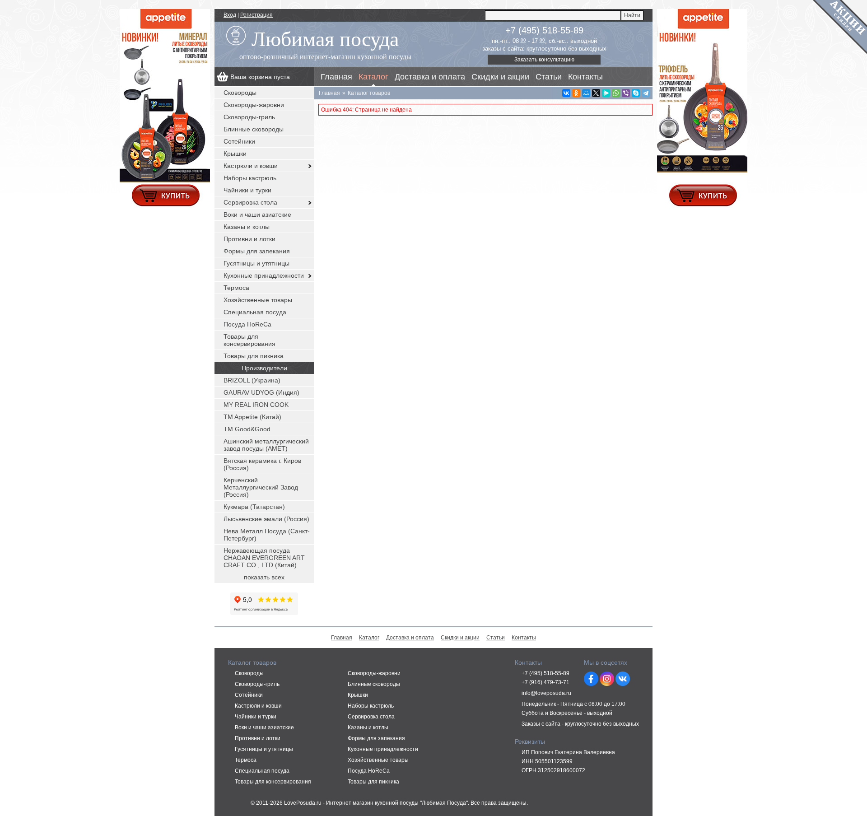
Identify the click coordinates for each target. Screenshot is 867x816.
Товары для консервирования (249, 340)
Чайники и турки (247, 190)
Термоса (236, 287)
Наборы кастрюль (250, 178)
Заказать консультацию (544, 59)
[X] (596, 93)
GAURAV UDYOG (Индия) (261, 392)
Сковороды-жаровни (254, 104)
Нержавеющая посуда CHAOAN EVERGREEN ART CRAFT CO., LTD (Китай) (264, 558)
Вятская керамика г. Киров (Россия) (262, 464)
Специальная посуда (255, 312)
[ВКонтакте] (566, 93)
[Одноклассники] (576, 93)
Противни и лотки (249, 238)
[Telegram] (646, 93)
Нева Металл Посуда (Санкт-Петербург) (267, 534)
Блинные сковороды (254, 129)
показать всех (264, 577)
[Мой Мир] (586, 93)
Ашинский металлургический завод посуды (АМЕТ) (266, 445)
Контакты (585, 76)
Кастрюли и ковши (251, 165)
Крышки (235, 153)
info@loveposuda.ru (546, 693)
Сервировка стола (250, 202)
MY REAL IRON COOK (256, 404)
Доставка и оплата (430, 76)
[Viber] (626, 93)
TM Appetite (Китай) (252, 416)
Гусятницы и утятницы (256, 263)
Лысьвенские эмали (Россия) (266, 518)
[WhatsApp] (616, 93)
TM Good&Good (247, 429)
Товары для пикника (254, 355)
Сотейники (239, 141)
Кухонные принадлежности (264, 275)
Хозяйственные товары (258, 299)
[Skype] (636, 93)
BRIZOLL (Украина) (252, 380)
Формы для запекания (257, 251)
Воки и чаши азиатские (257, 214)
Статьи (549, 76)
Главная (336, 76)
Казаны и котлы (247, 226)
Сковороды (240, 92)
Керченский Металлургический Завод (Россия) (261, 487)
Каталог (373, 76)
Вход (230, 15)
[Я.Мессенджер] (606, 93)
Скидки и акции (500, 76)
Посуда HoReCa (247, 324)
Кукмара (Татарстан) (254, 506)
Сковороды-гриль (249, 117)
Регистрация (256, 15)
